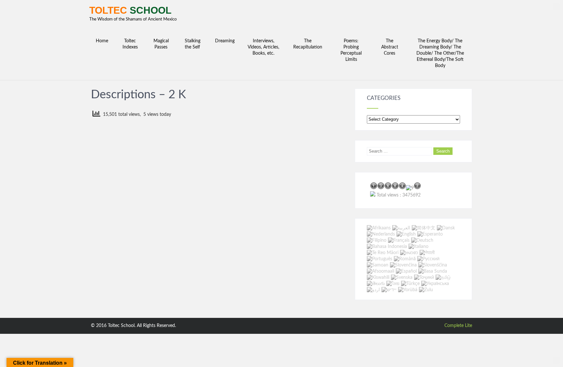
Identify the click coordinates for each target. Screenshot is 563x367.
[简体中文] (423, 228)
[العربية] (401, 228)
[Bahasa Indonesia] (387, 246)
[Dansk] (446, 228)
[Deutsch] (422, 240)
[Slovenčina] (403, 265)
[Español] (406, 271)
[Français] (399, 240)
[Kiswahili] (378, 277)
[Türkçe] (410, 283)
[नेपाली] (427, 253)
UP (556, 6)
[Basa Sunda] (432, 271)
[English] (406, 234)
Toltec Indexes (130, 44)
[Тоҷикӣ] (424, 277)
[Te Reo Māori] (382, 253)
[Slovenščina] (432, 265)
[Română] (405, 259)
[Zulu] (426, 290)
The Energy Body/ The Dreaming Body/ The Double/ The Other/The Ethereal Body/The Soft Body (440, 53)
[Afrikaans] (379, 228)
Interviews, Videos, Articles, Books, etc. (263, 47)
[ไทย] (392, 283)
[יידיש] (389, 290)
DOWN (556, 360)
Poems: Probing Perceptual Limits (351, 50)
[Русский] (428, 259)
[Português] (379, 259)
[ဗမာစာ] (409, 253)
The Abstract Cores (389, 47)
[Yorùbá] (407, 290)
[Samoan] (377, 265)
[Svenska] (401, 277)
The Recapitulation (307, 44)
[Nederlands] (381, 234)
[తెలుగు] (376, 283)
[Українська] (435, 283)
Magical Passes (161, 44)
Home (102, 41)
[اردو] (373, 290)
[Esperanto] (430, 234)
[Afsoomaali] (380, 271)
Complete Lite (458, 325)
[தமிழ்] (443, 277)
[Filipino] (376, 240)
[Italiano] (418, 246)
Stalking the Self (192, 44)
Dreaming (225, 41)
